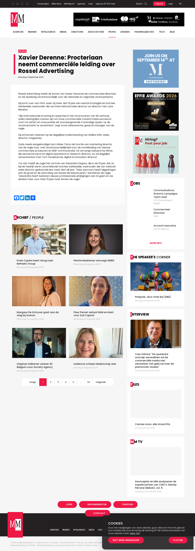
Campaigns (43, 3)
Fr (180, 3)
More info (156, 243)
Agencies (18, 31)
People (112, 31)
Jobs (90, 3)
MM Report (69, 3)
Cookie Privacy (41, 542)
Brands (32, 31)
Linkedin (17, 4)
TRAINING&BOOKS (144, 31)
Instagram (27, 4)
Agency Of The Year (105, 3)
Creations (77, 31)
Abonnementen (97, 504)
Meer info (135, 533)
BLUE (172, 31)
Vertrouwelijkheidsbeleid (22, 542)
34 (88, 382)
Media (63, 31)
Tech (162, 31)
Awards (125, 31)
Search (139, 3)
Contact (99, 513)
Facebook (13, 4)
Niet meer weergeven (126, 540)
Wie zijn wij (81, 542)
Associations (96, 31)
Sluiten (178, 540)
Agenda (81, 3)
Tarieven (127, 504)
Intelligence (48, 31)
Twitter (22, 4)
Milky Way (56, 3)
